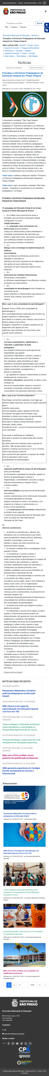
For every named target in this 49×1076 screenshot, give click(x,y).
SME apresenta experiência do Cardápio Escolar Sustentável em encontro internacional (21, 771)
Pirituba (32, 53)
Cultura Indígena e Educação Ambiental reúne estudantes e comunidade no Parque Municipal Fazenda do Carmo (21, 727)
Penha (24, 53)
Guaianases (9, 51)
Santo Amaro (9, 56)
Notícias (23, 27)
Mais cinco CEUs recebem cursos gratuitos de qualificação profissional (20, 756)
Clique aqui (7, 185)
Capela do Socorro (11, 48)
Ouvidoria (20, 3)
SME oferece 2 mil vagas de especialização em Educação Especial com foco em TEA (20, 709)
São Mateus (21, 56)
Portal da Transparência (30, 3)
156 (5, 1030)
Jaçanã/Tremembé (11, 53)
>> (40, 985)
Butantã (22, 45)
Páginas (14, 27)
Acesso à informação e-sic (10, 3)
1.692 (32, 985)
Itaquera (28, 51)
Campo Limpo (33, 45)
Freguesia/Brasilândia (30, 48)
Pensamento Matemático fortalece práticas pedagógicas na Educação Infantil (19, 693)
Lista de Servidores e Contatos (14, 1034)
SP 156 (40, 3)
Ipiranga (19, 51)
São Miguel (33, 56)
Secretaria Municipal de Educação (16, 35)
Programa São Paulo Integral (13, 672)
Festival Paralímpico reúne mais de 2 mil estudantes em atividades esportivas (21, 741)
